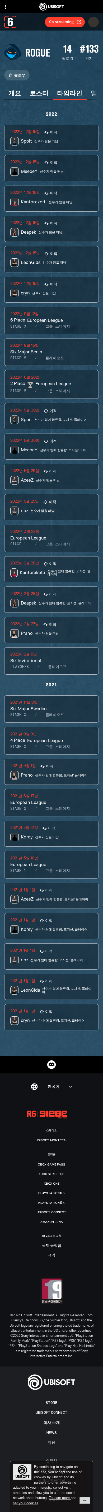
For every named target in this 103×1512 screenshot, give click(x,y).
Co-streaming (61, 21)
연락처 (51, 1460)
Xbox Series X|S (51, 1174)
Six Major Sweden (28, 709)
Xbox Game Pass (51, 1164)
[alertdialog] (51, 1487)
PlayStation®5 (51, 1193)
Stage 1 (18, 544)
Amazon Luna (51, 1222)
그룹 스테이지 (57, 326)
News (51, 1433)
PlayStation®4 (51, 1203)
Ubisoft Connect (51, 1413)
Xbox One (51, 1183)
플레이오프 (54, 358)
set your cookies (25, 1503)
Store (51, 1403)
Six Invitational (25, 660)
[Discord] (51, 1064)
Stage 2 (18, 358)
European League (45, 320)
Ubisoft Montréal (52, 1140)
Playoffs (19, 667)
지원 (51, 1443)
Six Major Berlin (26, 352)
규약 (51, 1255)
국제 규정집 (51, 1246)
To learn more (60, 1498)
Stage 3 (18, 326)
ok (84, 1500)
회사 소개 (51, 1423)
